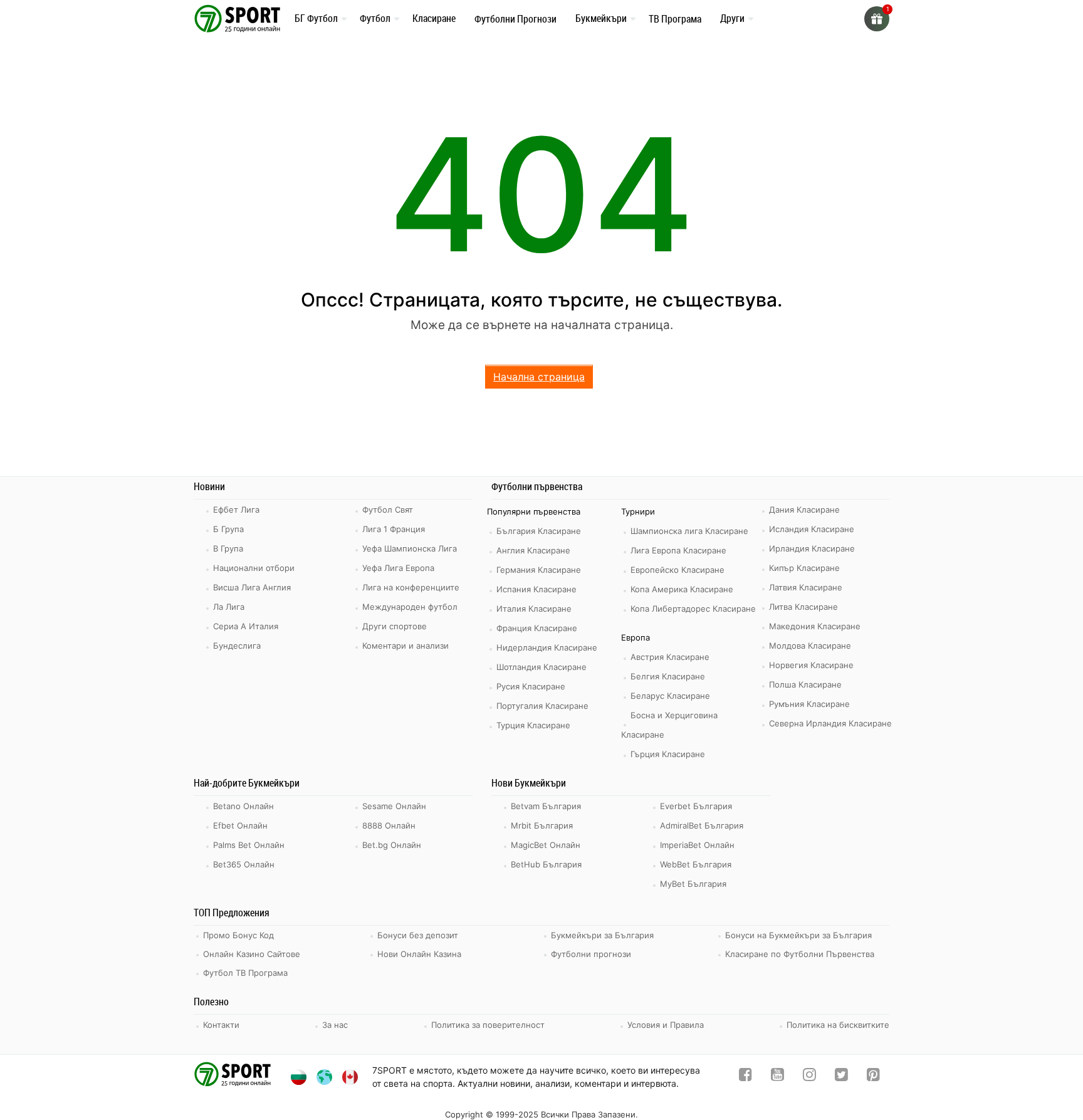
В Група (228, 548)
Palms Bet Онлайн (249, 845)
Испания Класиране (536, 589)
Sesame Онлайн (394, 806)
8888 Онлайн (389, 825)
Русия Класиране (530, 686)
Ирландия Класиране (812, 548)
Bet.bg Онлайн (391, 845)
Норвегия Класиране (811, 665)
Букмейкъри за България (602, 935)
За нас (335, 1025)
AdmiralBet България (701, 825)
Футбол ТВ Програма (245, 973)
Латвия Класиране (805, 587)
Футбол (375, 18)
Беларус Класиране (670, 696)
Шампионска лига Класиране (689, 531)
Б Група (228, 529)
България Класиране (538, 531)
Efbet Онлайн (240, 825)
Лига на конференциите (410, 587)
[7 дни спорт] (239, 18)
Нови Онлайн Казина (419, 954)
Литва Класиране (803, 607)
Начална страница (539, 376)
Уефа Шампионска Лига (409, 548)
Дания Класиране (804, 510)
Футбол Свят (387, 510)
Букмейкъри (601, 18)
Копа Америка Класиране (681, 589)
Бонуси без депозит (417, 935)
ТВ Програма (675, 19)
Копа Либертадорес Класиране (693, 609)
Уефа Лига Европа (398, 568)
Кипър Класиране (804, 568)
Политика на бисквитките (838, 1025)
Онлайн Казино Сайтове (251, 954)
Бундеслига (237, 646)
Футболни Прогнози (515, 19)
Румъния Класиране (809, 704)
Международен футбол (410, 607)
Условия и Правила (665, 1025)
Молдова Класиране (810, 646)
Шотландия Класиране (541, 667)
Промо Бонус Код (238, 935)
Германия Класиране (538, 570)
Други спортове (394, 626)
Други (732, 18)
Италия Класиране (534, 609)
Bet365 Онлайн (244, 864)
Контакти (221, 1025)
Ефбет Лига (236, 510)
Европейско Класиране (677, 570)
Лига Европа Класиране (678, 550)
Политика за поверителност (488, 1025)
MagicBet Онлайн (545, 845)
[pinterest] (873, 1077)
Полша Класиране (805, 684)
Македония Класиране (815, 626)
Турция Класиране (533, 725)
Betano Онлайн (243, 806)
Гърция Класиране (667, 754)
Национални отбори (254, 568)
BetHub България (546, 864)
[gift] (876, 18)
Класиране (434, 18)
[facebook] (745, 1077)
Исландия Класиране (811, 529)
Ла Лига (228, 607)
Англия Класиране (533, 550)
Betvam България (546, 806)
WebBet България (695, 864)
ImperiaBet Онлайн (697, 845)
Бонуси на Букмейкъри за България (798, 935)
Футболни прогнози (591, 954)
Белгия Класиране (667, 676)
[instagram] (809, 1077)
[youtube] (777, 1077)
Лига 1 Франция (393, 529)
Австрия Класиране (669, 657)
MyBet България (693, 884)
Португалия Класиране (542, 706)
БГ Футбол (316, 18)
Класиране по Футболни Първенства (799, 954)
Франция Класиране (536, 628)
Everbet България (696, 806)
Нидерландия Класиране (546, 647)
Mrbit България (542, 825)
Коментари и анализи (405, 646)
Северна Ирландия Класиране (830, 723)
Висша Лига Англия (252, 587)
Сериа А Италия (245, 626)
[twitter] (841, 1077)
